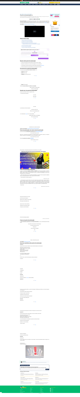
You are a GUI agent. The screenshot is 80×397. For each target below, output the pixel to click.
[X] (27, 2)
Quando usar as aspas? (27, 241)
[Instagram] (23, 2)
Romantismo (42, 65)
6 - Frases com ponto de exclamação (26, 46)
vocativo (45, 22)
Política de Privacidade (22, 391)
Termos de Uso (21, 392)
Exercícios (41, 388)
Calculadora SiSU (42, 392)
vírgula (26, 113)
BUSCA (52, 0)
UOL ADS (38, 0)
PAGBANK (31, 0)
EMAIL (59, 0)
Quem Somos (21, 389)
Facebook (52, 388)
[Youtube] (25, 2)
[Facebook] (56, 35)
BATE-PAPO (56, 0)
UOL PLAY (36, 0)
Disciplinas (31, 389)
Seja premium (51, 2)
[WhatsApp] (20, 2)
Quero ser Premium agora (35, 55)
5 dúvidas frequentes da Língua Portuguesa (33, 128)
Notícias (31, 390)
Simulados (41, 390)
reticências (32, 138)
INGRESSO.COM (25, 0)
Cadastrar (31, 388)
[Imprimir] (30, 19)
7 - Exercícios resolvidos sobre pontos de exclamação (28, 47)
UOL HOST (29, 0)
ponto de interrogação (39, 131)
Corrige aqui (41, 391)
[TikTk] (58, 35)
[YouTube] (53, 35)
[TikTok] (22, 2)
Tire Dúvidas (41, 389)
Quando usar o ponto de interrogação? (29, 24)
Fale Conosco (31, 392)
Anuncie (21, 390)
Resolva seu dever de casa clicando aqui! (43, 58)
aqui (35, 25)
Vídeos (30, 391)
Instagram (52, 389)
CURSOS (34, 0)
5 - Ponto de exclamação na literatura (26, 45)
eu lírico (28, 277)
